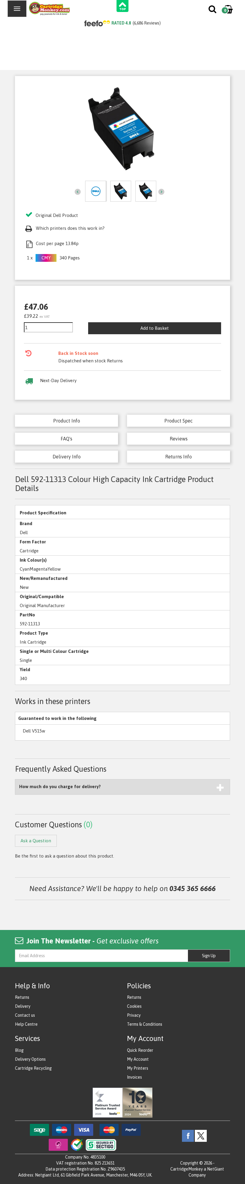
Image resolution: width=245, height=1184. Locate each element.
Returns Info (178, 456)
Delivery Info (67, 456)
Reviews (179, 438)
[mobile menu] (17, 8)
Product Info (66, 420)
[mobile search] (213, 10)
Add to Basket (154, 328)
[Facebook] (188, 1135)
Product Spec (178, 420)
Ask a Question (36, 840)
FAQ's (66, 438)
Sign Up (209, 955)
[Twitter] (201, 1135)
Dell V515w (34, 730)
